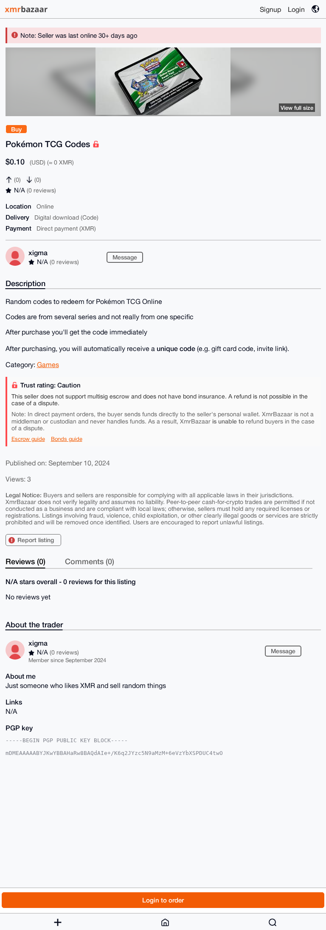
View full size (297, 107)
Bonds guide (66, 439)
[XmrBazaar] (27, 9)
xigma (38, 252)
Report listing (35, 539)
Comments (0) (89, 561)
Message (124, 257)
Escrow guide (28, 439)
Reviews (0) (25, 561)
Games (48, 364)
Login (296, 9)
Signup (270, 9)
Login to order (163, 900)
